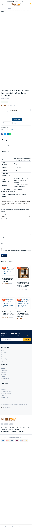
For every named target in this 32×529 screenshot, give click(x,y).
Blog (2, 257)
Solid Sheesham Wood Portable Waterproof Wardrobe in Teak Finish (8, 216)
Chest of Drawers (24, 330)
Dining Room (4, 274)
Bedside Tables (8, 330)
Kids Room (3, 276)
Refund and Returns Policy (7, 293)
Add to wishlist (7, 93)
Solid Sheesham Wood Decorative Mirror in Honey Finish (7, 182)
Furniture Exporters (5, 261)
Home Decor (4, 278)
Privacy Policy (4, 297)
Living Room (4, 272)
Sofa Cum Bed (14, 333)
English (16, 1)
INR (22, 1)
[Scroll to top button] (29, 523)
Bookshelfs (15, 330)
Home (2, 8)
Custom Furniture (5, 259)
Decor (6, 8)
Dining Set (11, 331)
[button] (4, 41)
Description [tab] (6, 110)
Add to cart (17, 89)
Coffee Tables (4, 331)
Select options (3, 192)
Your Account (4, 289)
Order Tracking (10, 1)
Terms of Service (4, 299)
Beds (2, 330)
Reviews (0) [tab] (5, 122)
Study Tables (21, 333)
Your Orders (3, 291)
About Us (3, 253)
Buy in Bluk (3, 263)
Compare (15, 93)
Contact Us (3, 255)
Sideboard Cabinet (5, 333)
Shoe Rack (17, 331)
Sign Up (27, 241)
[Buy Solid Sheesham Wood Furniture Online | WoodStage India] (16, 4)
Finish (2, 79)
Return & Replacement (6, 295)
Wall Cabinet (10, 8)
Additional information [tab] (9, 116)
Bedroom (3, 270)
